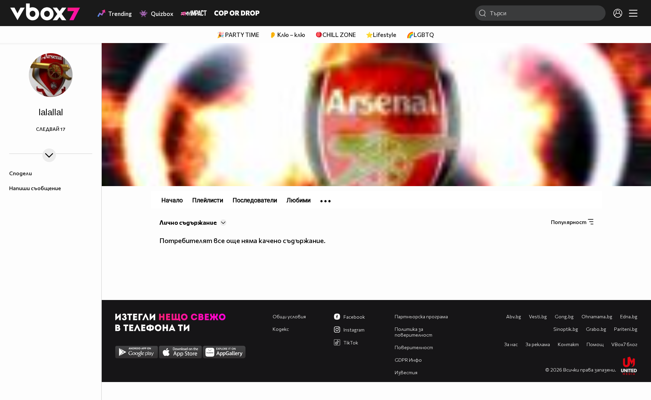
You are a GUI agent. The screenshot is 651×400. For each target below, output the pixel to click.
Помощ (595, 344)
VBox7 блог (624, 344)
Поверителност (414, 347)
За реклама (538, 344)
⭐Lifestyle (381, 34)
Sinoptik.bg (565, 329)
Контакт (568, 344)
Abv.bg (513, 316)
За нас (511, 344)
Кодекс (281, 329)
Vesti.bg (538, 316)
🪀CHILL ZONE (335, 34)
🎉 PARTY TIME (238, 34)
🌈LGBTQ (420, 34)
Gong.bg (564, 316)
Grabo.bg (596, 329)
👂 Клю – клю (287, 34)
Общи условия (289, 316)
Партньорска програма (421, 316)
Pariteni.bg (625, 329)
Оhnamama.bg (596, 316)
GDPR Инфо (408, 360)
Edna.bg (628, 316)
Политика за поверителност (413, 332)
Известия (406, 372)
